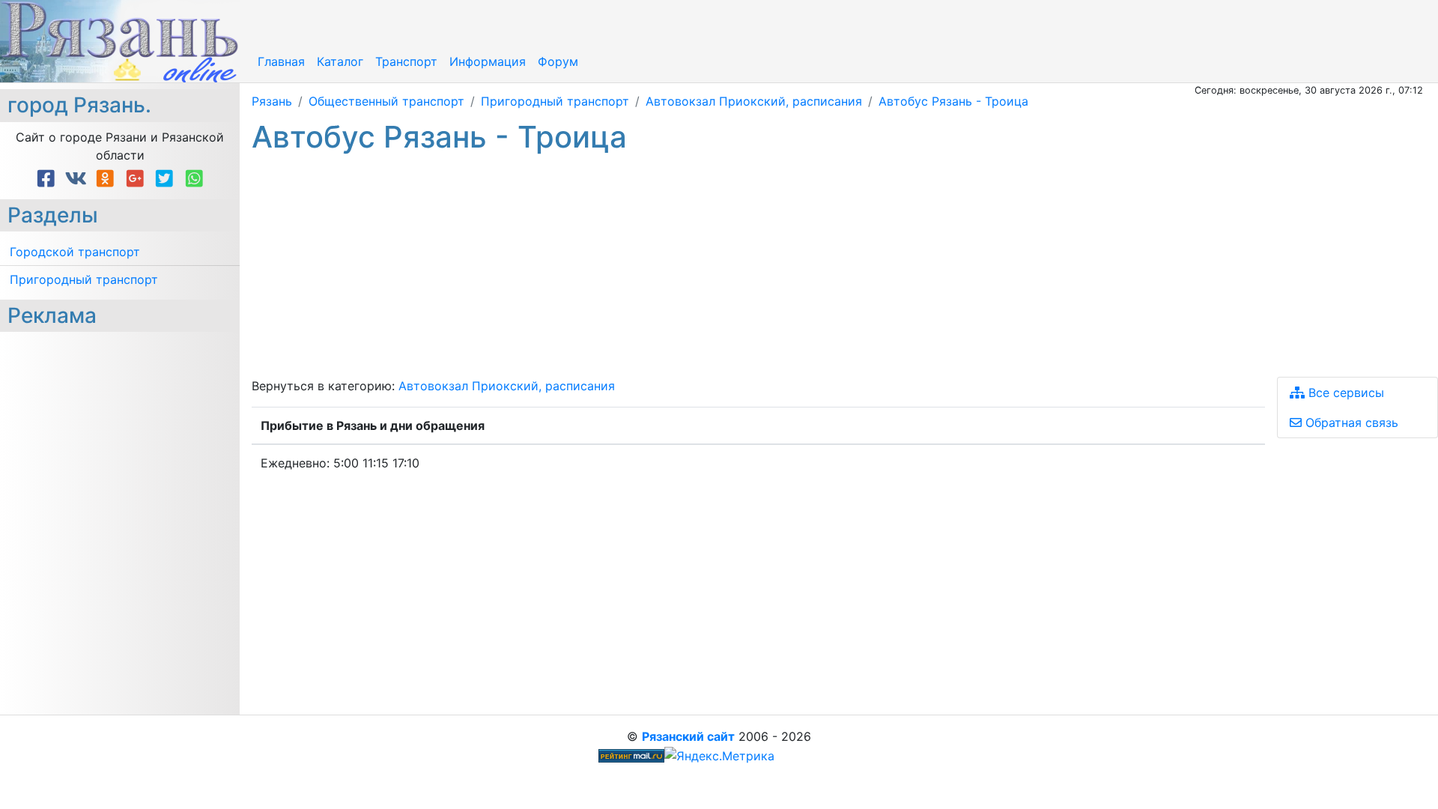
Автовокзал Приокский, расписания (506, 385)
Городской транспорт (75, 251)
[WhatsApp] (194, 178)
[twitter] (167, 178)
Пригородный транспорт (84, 279)
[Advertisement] (701, 266)
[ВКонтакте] (79, 178)
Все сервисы (1344, 392)
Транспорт (406, 61)
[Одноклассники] (108, 178)
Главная (281, 61)
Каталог (340, 61)
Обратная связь (1350, 422)
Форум (558, 61)
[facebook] (49, 178)
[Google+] (138, 178)
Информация (487, 61)
